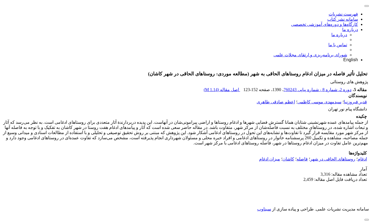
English (350, 59)
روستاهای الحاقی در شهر (332, 159)
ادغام (362, 159)
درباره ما (350, 29)
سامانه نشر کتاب (342, 19)
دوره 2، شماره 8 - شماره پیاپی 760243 (317, 89)
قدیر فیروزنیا (355, 102)
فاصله (302, 159)
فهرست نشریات (343, 14)
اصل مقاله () (222, 89)
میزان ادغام (269, 159)
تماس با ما (337, 44)
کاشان (288, 159)
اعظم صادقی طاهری (276, 102)
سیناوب (264, 209)
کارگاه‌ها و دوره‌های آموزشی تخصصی (324, 24)
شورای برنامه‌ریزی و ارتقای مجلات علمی (310, 54)
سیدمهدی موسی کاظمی (319, 102)
